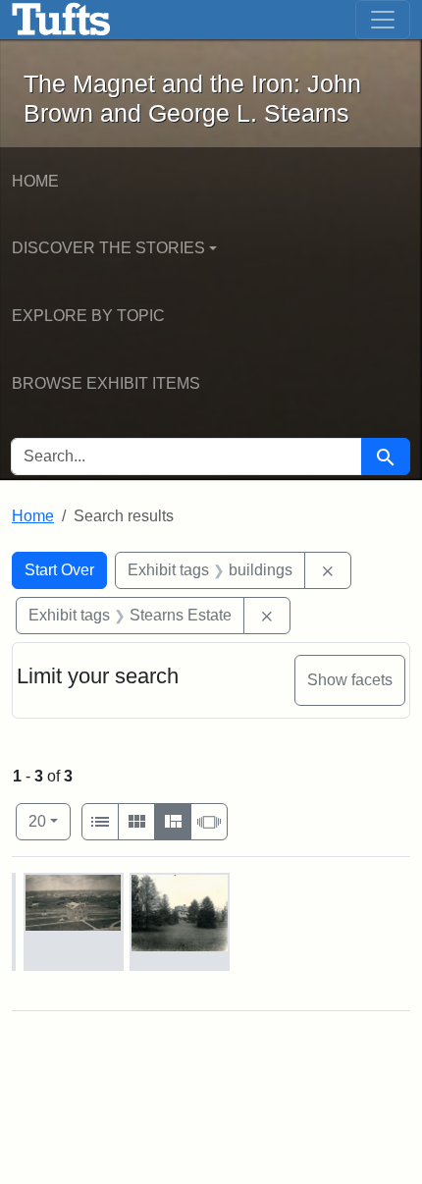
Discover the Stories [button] (108, 248)
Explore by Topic (88, 315)
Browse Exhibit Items (106, 383)
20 (49, 821)
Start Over (59, 570)
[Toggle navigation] (382, 19)
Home (35, 181)
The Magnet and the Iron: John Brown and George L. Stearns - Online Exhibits (61, 19)
